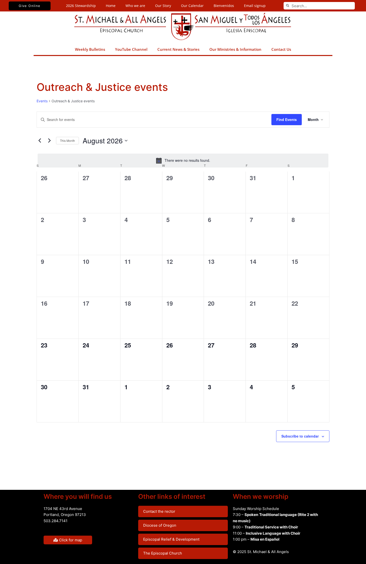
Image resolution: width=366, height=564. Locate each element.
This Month (67, 140)
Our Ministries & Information (235, 49)
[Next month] (49, 141)
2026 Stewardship (81, 5)
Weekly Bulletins (90, 49)
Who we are (135, 5)
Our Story (163, 5)
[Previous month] (40, 141)
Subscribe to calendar (300, 436)
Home (111, 5)
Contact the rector (159, 511)
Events (42, 101)
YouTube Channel (131, 49)
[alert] (183, 161)
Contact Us (281, 49)
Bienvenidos (224, 5)
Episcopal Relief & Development (171, 539)
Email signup (255, 5)
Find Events (286, 119)
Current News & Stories (178, 49)
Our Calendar (192, 5)
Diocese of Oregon (159, 525)
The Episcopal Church (162, 553)
